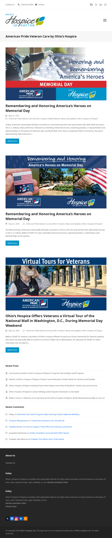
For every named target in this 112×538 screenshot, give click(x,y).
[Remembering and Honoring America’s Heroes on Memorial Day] (56, 73)
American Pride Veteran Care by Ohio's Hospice (28, 118)
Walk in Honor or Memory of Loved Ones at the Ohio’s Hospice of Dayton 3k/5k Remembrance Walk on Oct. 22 (57, 398)
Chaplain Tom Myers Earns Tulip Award (47, 439)
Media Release (54, 118)
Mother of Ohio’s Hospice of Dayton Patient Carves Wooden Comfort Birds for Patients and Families (52, 379)
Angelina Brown (16, 426)
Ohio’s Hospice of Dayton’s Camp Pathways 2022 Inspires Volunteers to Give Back (44, 391)
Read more (12, 141)
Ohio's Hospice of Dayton (87, 118)
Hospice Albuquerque (18, 420)
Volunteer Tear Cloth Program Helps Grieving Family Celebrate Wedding (48, 414)
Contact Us (10, 463)
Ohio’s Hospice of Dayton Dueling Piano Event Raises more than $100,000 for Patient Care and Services (53, 385)
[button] (104, 20)
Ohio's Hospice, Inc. (28, 530)
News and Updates (68, 118)
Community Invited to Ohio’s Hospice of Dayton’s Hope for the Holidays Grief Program (46, 373)
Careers (41, 4)
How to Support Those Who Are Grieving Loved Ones (49, 426)
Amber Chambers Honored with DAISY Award (49, 433)
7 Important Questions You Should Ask (47, 420)
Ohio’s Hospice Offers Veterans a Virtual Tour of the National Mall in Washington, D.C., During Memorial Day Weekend (54, 320)
